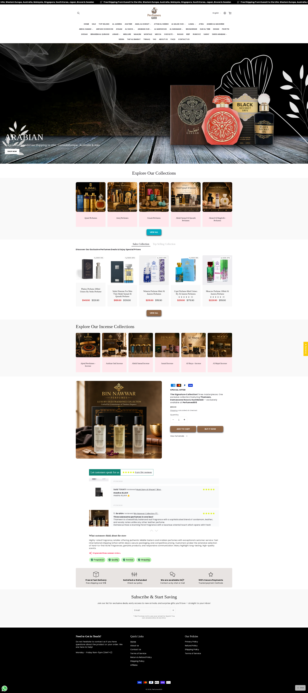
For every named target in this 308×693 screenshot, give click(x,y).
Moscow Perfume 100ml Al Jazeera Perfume (217, 292)
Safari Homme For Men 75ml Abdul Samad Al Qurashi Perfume (122, 294)
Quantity (174, 415)
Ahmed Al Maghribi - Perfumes (217, 219)
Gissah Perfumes (154, 218)
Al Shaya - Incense (193, 363)
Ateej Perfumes (122, 218)
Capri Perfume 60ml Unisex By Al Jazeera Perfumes (185, 292)
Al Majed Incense (220, 363)
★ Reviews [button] (305, 349)
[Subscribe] (173, 610)
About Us (134, 645)
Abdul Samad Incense (141, 363)
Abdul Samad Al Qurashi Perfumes (186, 219)
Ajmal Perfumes (90, 218)
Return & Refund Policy (141, 657)
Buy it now (210, 429)
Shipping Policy (137, 661)
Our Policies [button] (191, 636)
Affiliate (134, 665)
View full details (177, 436)
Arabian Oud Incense (114, 363)
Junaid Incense (167, 363)
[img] (129, 472)
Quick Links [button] (137, 636)
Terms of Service (138, 653)
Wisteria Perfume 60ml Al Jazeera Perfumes (154, 292)
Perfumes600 (157, 689)
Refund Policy (191, 645)
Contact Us (135, 649)
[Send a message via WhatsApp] (4, 688)
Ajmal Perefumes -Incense (88, 364)
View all (154, 232)
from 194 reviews (143, 472)
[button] (78, 13)
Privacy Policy (191, 641)
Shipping (174, 410)
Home (133, 641)
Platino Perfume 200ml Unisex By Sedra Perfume (90, 290)
